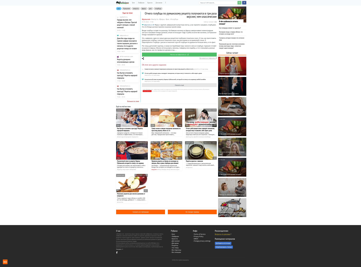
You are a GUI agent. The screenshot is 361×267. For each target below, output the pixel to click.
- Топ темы (175, 248)
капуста (136, 9)
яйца (159, 169)
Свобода (207, 137)
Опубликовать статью (224, 247)
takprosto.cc (124, 35)
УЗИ (178, 169)
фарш (144, 9)
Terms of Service (200, 234)
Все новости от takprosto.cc (208, 58)
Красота (149, 2)
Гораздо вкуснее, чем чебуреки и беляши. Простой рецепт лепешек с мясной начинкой (127, 24)
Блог (133, 2)
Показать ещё (179, 85)
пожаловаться (147, 91)
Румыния (126, 9)
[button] (244, 3)
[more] (165, 2)
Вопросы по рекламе (222, 234)
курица (120, 169)
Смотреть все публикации (141, 212)
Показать (119, 249)
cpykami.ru (123, 17)
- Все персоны (176, 250)
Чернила (189, 167)
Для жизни (159, 2)
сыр (169, 169)
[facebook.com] (117, 253)
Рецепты (175, 245)
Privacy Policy (198, 236)
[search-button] (239, 3)
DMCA (196, 239)
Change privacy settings (202, 241)
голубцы (158, 9)
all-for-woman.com (126, 56)
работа (197, 137)
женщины (190, 137)
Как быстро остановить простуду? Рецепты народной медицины (127, 75)
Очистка (120, 202)
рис (150, 9)
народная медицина (131, 137)
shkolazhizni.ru (125, 70)
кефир (164, 169)
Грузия (154, 169)
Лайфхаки (141, 2)
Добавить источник (223, 243)
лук (125, 169)
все (119, 9)
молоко (173, 169)
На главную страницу (192, 212)
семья (202, 137)
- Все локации (176, 252)
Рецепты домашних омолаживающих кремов (125, 60)
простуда (121, 137)
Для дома (175, 243)
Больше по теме (133, 101)
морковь (133, 169)
